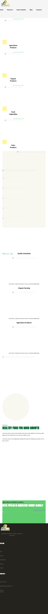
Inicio (1, 551)
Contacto (2, 567)
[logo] (5, 3)
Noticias (1, 563)
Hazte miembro (3, 559)
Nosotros (1, 555)
